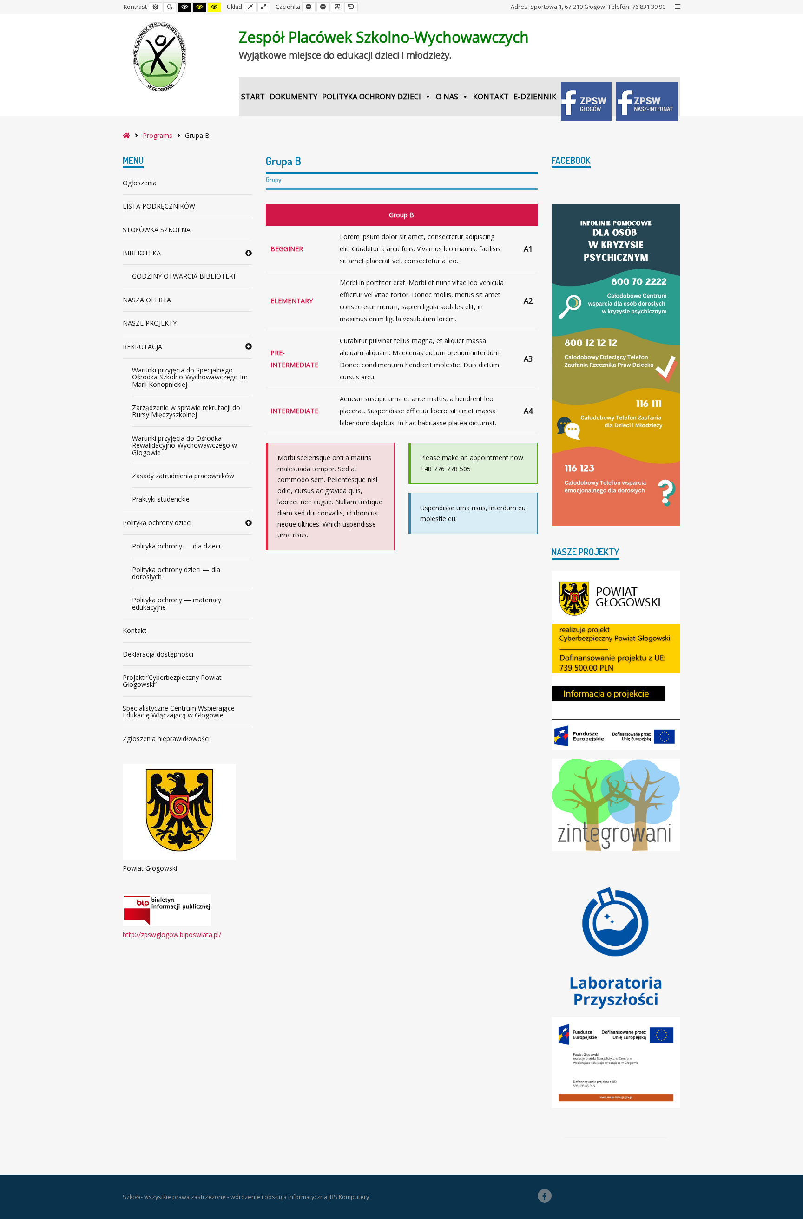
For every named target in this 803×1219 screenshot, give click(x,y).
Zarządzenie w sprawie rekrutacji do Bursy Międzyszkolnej (186, 411)
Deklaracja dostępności (158, 654)
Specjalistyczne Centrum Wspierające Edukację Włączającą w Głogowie (179, 711)
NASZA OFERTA (147, 299)
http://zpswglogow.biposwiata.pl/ (172, 934)
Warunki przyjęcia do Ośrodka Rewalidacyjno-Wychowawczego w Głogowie (184, 445)
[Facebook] (545, 1196)
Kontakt (491, 96)
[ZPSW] (586, 96)
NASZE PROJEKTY (150, 323)
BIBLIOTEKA (142, 252)
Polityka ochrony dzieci (371, 96)
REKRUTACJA (142, 346)
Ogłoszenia (140, 182)
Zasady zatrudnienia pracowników (183, 475)
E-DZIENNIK (534, 96)
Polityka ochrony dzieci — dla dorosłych (176, 573)
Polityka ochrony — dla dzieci (176, 545)
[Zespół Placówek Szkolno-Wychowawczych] (160, 57)
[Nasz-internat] (647, 96)
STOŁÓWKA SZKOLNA (157, 229)
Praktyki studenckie (161, 499)
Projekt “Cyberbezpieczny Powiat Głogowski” (172, 681)
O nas (447, 96)
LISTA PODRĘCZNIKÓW (159, 206)
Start (253, 96)
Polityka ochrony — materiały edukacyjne (176, 603)
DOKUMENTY (293, 96)
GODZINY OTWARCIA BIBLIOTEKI (183, 276)
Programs (157, 135)
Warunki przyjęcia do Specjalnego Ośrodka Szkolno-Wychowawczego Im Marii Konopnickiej (190, 377)
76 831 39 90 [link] (648, 7)
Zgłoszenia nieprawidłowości (166, 738)
